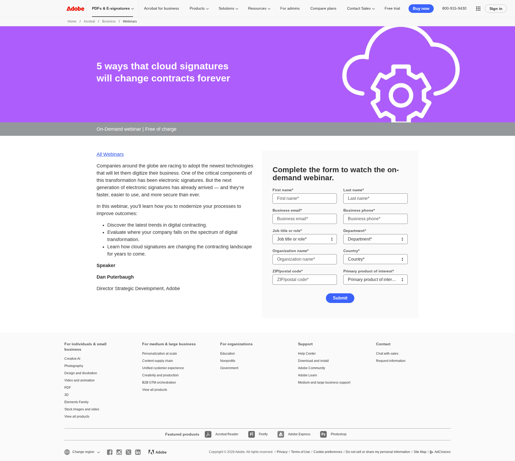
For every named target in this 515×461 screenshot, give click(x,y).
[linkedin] (138, 452)
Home (72, 21)
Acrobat (89, 21)
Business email (286, 210)
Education (227, 353)
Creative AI (72, 359)
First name (282, 190)
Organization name (290, 251)
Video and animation (79, 380)
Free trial (392, 8)
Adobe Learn (307, 375)
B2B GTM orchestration (159, 382)
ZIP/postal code (287, 271)
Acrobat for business (161, 8)
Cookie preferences (328, 452)
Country (350, 251)
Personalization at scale (159, 353)
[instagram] (119, 452)
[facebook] (109, 452)
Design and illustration (80, 373)
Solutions (226, 8)
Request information (391, 361)
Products (197, 8)
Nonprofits (227, 361)
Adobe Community (311, 368)
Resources (257, 8)
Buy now (421, 8)
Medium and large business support (324, 382)
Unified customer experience (163, 368)
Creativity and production (160, 375)
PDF (67, 387)
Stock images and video (81, 409)
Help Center (307, 353)
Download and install (313, 361)
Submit (340, 298)
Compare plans (323, 8)
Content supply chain (157, 361)
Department (354, 230)
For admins (290, 8)
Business (109, 21)
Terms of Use (300, 452)
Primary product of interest (367, 271)
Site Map (420, 452)
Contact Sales (359, 8)
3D (66, 395)
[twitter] (128, 452)
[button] (478, 8)
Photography (73, 366)
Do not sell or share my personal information (378, 452)
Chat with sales (387, 353)
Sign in (496, 8)
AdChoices (443, 452)
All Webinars (110, 154)
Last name (352, 190)
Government (229, 368)
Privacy (282, 452)
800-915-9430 (454, 8)
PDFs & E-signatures (111, 8)
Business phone (358, 210)
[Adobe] (75, 8)
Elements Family (76, 402)
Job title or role (286, 230)
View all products (76, 416)
